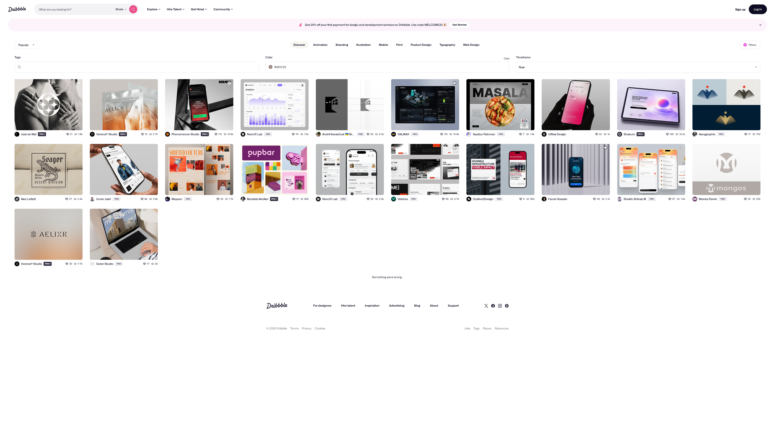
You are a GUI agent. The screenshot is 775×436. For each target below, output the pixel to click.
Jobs (467, 328)
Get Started (459, 24)
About (434, 305)
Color (268, 57)
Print (399, 44)
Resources (502, 328)
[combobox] (73, 9)
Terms (294, 328)
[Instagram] (500, 305)
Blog (417, 305)
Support (453, 305)
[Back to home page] (17, 9)
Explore (152, 9)
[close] (760, 25)
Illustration (363, 44)
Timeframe (523, 57)
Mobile (383, 44)
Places (487, 328)
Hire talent (348, 305)
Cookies (320, 328)
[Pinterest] (507, 305)
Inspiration (372, 305)
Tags (18, 57)
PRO (42, 134)
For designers (322, 305)
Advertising (396, 305)
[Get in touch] (59, 122)
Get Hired (197, 9)
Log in (758, 9)
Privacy (306, 328)
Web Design (471, 44)
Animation (320, 44)
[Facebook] (493, 305)
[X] (486, 305)
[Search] (133, 9)
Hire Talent (174, 9)
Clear (507, 58)
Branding (342, 44)
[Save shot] (67, 122)
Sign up (740, 9)
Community (222, 9)
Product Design (421, 44)
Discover (299, 44)
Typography (447, 44)
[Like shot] (75, 122)
